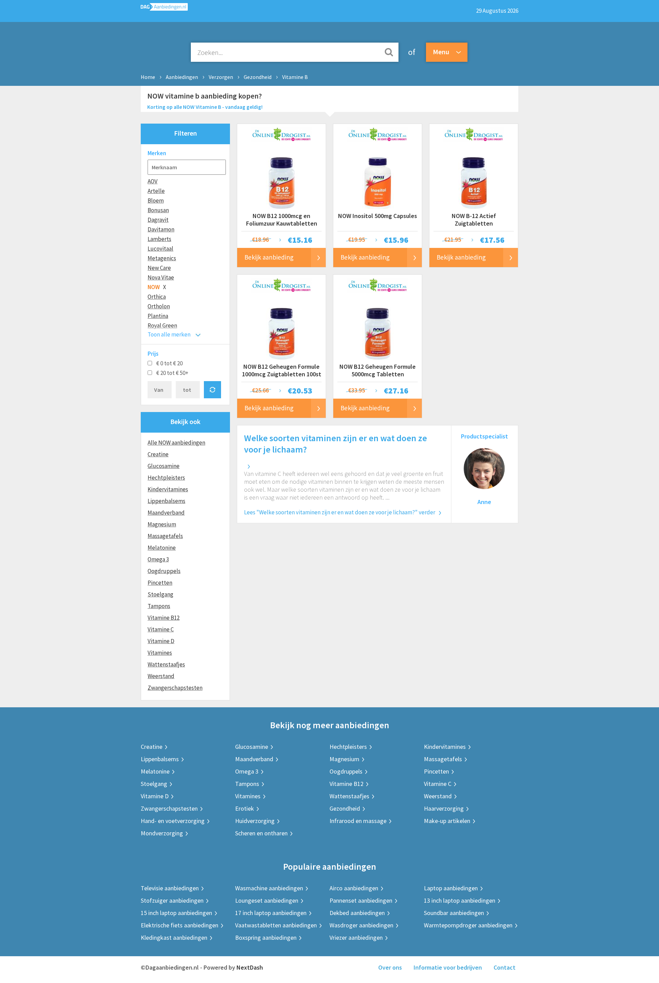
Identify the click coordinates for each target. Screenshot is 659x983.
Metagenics (162, 258)
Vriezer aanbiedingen (356, 937)
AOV (153, 181)
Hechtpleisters (166, 477)
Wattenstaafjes (166, 664)
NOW (154, 287)
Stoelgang (160, 594)
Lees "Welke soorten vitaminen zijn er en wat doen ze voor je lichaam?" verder (339, 512)
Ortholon (159, 306)
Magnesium (162, 524)
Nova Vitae (161, 277)
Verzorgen (221, 76)
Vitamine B (295, 76)
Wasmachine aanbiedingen (269, 888)
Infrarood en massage (358, 821)
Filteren (185, 133)
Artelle (156, 191)
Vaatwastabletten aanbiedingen (276, 925)
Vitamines (160, 652)
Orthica (157, 296)
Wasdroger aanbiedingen (361, 925)
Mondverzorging (162, 833)
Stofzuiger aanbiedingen (172, 900)
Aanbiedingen (182, 76)
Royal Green (162, 325)
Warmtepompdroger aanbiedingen (468, 925)
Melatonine (162, 547)
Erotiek (244, 808)
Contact (505, 967)
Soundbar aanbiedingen (454, 913)
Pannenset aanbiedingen (361, 900)
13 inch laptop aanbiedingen (459, 900)
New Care (159, 268)
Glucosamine (164, 466)
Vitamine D (161, 641)
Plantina (158, 316)
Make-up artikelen (447, 821)
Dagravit (158, 220)
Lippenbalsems (166, 501)
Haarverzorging (444, 808)
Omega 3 (158, 559)
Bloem (156, 200)
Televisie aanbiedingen (170, 888)
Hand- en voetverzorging (173, 821)
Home (148, 76)
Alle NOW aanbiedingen (176, 442)
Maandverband (166, 512)
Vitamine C (161, 629)
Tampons (159, 606)
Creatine (158, 454)
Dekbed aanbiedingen (357, 913)
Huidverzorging (255, 821)
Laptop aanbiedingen (451, 888)
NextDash (249, 967)
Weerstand (161, 676)
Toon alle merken (169, 334)
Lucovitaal (160, 248)
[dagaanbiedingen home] (164, 8)
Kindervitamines (168, 489)
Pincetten (160, 582)
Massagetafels (165, 536)
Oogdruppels (164, 571)
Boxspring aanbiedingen (266, 937)
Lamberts (159, 239)
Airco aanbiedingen (354, 888)
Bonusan (158, 210)
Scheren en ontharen (261, 833)
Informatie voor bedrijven (448, 967)
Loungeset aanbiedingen (266, 900)
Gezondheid (257, 76)
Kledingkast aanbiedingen (174, 937)
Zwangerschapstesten (175, 687)
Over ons (390, 967)
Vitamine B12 (164, 617)
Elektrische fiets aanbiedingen (179, 925)
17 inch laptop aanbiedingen (271, 913)
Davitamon (161, 229)
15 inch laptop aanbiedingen (176, 913)
